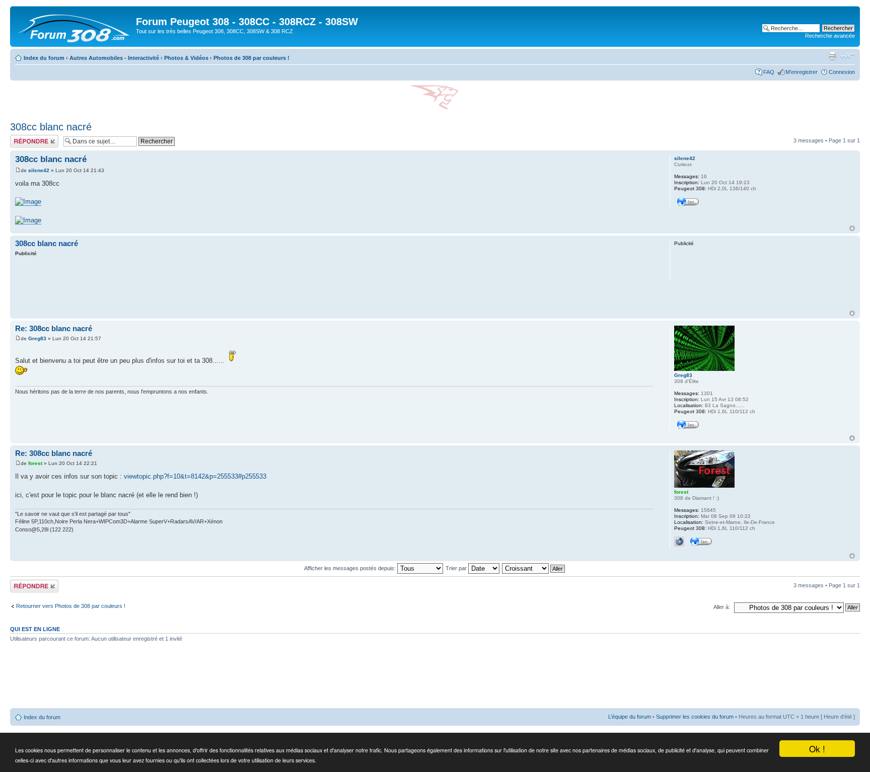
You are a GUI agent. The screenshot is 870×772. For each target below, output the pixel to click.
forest (35, 463)
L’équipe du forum (629, 717)
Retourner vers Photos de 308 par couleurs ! (70, 606)
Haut (852, 228)
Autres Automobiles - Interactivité (114, 58)
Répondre (22, 138)
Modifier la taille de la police (847, 55)
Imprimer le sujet (832, 55)
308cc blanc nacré (51, 126)
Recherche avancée (830, 36)
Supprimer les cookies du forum (695, 717)
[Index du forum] (74, 26)
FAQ (768, 72)
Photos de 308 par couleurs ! (251, 58)
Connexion (842, 72)
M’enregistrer (801, 72)
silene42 (38, 170)
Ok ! (817, 748)
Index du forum (44, 58)
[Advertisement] (334, 284)
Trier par (457, 568)
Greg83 (37, 338)
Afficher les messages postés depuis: (350, 568)
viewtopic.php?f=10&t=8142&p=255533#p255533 (195, 476)
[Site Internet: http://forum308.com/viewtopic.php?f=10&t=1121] (679, 541)
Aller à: (721, 607)
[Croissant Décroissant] (534, 568)
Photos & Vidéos (186, 58)
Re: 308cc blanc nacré (53, 328)
